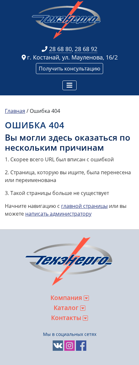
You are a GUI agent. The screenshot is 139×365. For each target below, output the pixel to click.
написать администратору (58, 213)
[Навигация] (69, 85)
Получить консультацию (69, 68)
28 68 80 (60, 49)
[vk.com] (58, 345)
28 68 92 (86, 49)
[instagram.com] (69, 345)
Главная (15, 110)
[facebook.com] (81, 345)
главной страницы (84, 205)
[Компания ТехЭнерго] (66, 19)
